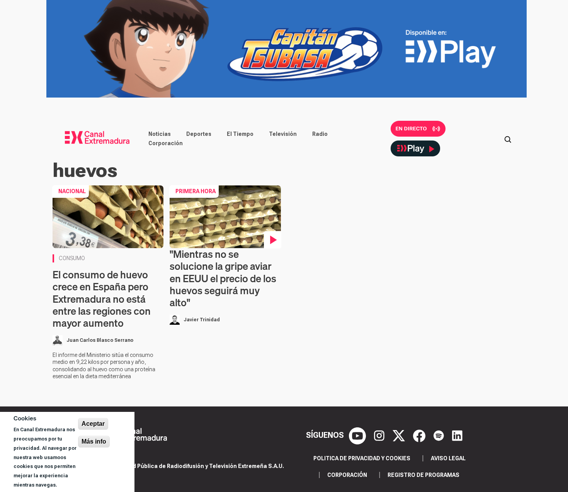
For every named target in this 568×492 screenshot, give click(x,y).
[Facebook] (420, 435)
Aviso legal (448, 458)
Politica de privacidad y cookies (361, 458)
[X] (400, 435)
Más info (94, 441)
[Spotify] (440, 435)
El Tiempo (240, 134)
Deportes (198, 134)
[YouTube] (358, 435)
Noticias (159, 134)
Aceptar (93, 423)
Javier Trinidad (202, 319)
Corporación (165, 143)
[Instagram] (380, 435)
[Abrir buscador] (508, 138)
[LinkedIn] (457, 435)
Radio (320, 134)
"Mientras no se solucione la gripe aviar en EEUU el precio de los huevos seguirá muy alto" (223, 278)
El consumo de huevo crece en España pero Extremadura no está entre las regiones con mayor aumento (102, 299)
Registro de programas (423, 475)
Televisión (283, 134)
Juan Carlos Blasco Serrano (99, 340)
